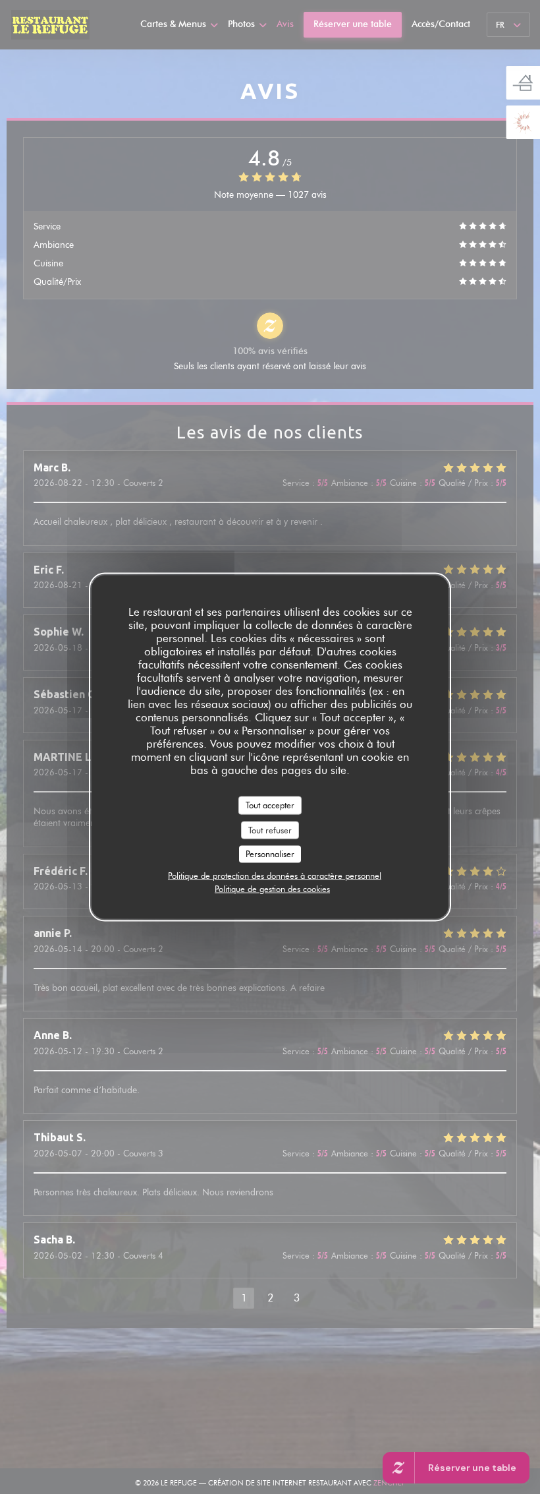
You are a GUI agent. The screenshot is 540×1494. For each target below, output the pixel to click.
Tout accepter (270, 805)
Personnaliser (270, 854)
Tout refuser (270, 829)
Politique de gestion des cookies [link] (272, 888)
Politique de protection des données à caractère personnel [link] (274, 875)
